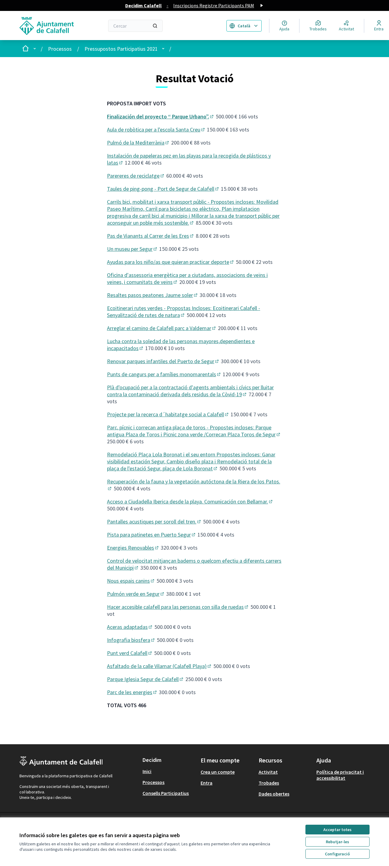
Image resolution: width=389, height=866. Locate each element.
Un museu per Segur (132, 248)
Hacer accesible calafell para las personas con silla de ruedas (178, 606)
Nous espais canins (131, 580)
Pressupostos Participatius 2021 (121, 48)
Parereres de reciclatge (136, 175)
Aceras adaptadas (130, 626)
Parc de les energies (132, 692)
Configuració (337, 854)
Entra (206, 783)
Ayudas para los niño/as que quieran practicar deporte (171, 261)
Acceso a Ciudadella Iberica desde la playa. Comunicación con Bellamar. (190, 501)
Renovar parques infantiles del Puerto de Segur (163, 361)
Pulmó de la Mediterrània (138, 142)
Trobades (269, 783)
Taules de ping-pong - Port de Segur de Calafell (163, 188)
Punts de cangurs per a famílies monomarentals (164, 374)
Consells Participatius (166, 793)
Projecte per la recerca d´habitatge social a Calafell (168, 414)
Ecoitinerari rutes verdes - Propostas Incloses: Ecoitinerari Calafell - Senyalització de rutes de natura (183, 312)
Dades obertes (274, 794)
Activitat (268, 772)
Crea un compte (218, 772)
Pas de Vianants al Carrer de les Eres (150, 235)
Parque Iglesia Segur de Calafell (145, 679)
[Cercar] (155, 26)
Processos (60, 48)
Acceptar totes (337, 829)
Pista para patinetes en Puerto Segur (151, 534)
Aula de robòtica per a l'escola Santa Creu (156, 129)
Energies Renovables (133, 547)
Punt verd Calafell (130, 653)
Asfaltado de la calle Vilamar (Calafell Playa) (159, 666)
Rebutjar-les (337, 841)
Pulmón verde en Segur (136, 593)
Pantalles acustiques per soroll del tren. (154, 521)
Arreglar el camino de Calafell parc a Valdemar (162, 328)
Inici (147, 771)
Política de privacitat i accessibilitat (340, 775)
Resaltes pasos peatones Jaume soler (152, 295)
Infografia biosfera (131, 639)
